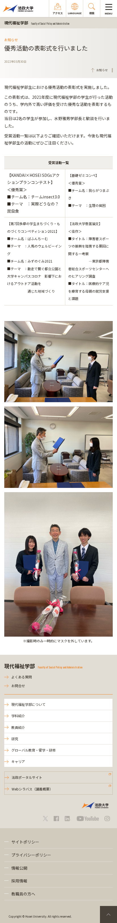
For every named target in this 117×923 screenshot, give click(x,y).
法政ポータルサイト (27, 777)
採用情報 (19, 881)
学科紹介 (18, 715)
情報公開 (19, 868)
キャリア (18, 761)
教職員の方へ (23, 894)
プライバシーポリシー (31, 855)
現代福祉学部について (28, 704)
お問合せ (18, 685)
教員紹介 (18, 727)
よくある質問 (21, 676)
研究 (14, 738)
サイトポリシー (25, 842)
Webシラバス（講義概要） (32, 788)
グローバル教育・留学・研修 (33, 750)
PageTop (108, 914)
